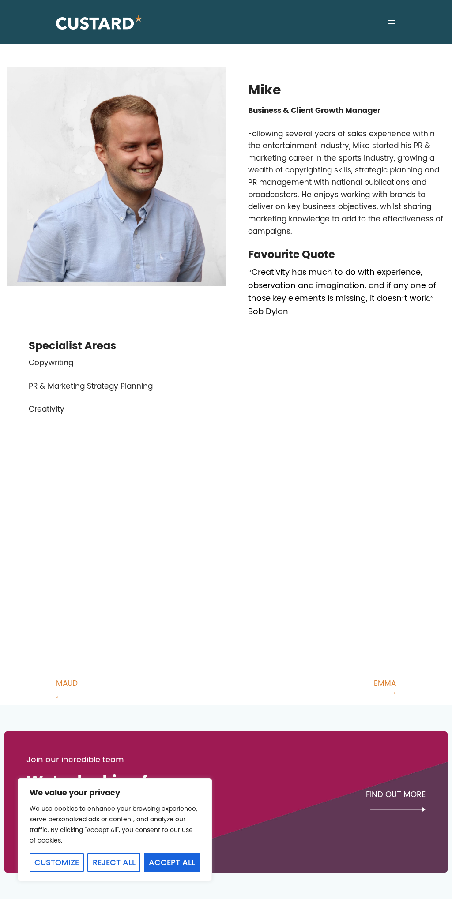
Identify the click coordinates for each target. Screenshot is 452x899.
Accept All (172, 862)
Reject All (114, 862)
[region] (115, 829)
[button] (391, 24)
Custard (99, 22)
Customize (56, 862)
